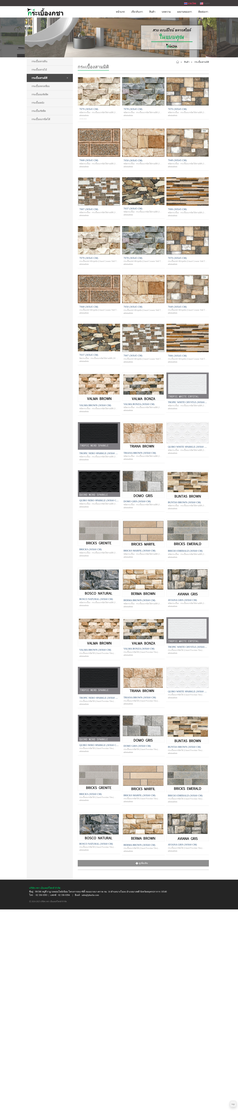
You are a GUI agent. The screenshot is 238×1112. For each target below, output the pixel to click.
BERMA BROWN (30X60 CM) (139, 600)
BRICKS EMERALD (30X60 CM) (185, 551)
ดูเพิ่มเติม (143, 863)
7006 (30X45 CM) (177, 209)
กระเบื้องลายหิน (39, 61)
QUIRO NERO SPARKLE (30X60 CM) (99, 500)
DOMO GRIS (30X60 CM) (137, 501)
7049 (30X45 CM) (177, 160)
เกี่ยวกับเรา (137, 12)
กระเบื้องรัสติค (39, 111)
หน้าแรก (120, 12)
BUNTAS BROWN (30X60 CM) (184, 502)
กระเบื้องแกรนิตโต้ (41, 119)
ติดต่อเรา (203, 12)
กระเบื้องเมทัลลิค (40, 94)
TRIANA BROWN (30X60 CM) (140, 453)
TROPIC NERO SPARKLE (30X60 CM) (99, 453)
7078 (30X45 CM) (133, 109)
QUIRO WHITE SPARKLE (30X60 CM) (187, 446)
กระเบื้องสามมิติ (39, 78)
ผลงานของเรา (184, 12)
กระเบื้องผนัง (38, 102)
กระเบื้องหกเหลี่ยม (41, 86)
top (233, 1104)
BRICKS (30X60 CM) (90, 549)
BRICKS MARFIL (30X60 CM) (139, 550)
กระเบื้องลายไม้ (39, 69)
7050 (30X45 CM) (133, 160)
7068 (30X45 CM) (88, 160)
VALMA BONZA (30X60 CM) (139, 404)
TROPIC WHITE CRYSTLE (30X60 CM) (187, 402)
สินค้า (152, 12)
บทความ (166, 12)
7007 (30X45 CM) (88, 209)
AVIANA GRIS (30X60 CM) (182, 600)
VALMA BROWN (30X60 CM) (95, 405)
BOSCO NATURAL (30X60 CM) (96, 599)
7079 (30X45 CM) (88, 109)
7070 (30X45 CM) (177, 109)
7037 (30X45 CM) (133, 208)
